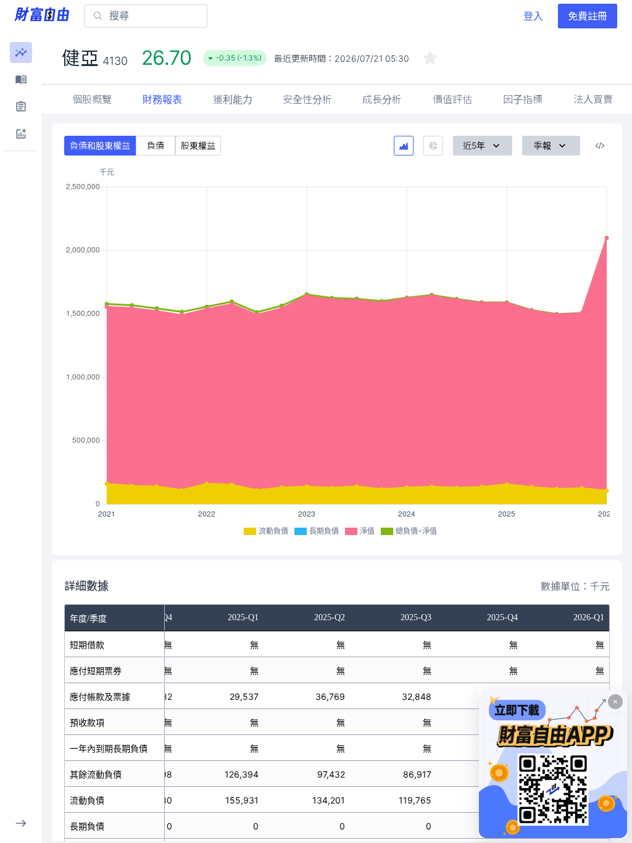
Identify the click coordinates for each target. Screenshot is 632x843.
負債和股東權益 (100, 145)
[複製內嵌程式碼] (600, 146)
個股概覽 (92, 99)
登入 (533, 16)
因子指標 (523, 99)
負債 (155, 145)
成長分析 (382, 99)
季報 (542, 145)
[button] (21, 52)
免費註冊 (587, 16)
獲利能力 (232, 99)
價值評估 (452, 99)
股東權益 (198, 145)
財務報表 (162, 99)
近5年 (474, 145)
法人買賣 (593, 99)
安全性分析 (307, 99)
